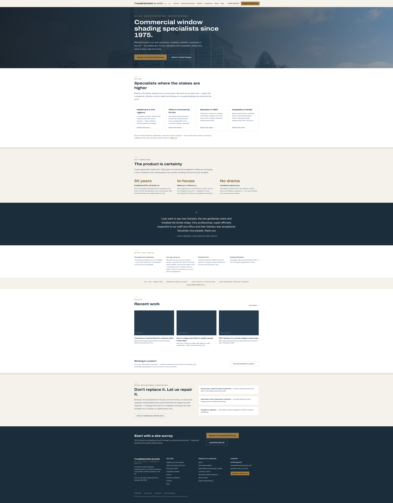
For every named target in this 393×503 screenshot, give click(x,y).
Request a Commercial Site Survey (150, 57)
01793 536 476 (233, 3)
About (217, 3)
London (168, 474)
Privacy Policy (148, 493)
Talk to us (173, 138)
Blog (222, 3)
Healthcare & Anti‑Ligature (175, 462)
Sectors (176, 3)
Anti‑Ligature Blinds (205, 465)
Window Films (203, 478)
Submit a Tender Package (181, 57)
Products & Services (188, 3)
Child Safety (137, 493)
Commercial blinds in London (244, 364)
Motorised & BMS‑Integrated (208, 474)
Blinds (201, 462)
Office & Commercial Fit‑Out (175, 465)
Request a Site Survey (250, 3)
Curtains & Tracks (204, 471)
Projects (199, 3)
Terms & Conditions (169, 493)
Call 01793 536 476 (216, 443)
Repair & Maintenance (206, 481)
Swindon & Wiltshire (173, 478)
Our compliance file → (196, 284)
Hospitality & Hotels (172, 471)
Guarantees (158, 493)
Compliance (208, 3)
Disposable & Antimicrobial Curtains (210, 468)
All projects (254, 305)
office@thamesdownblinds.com (241, 465)
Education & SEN (172, 468)
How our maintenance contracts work (150, 416)
